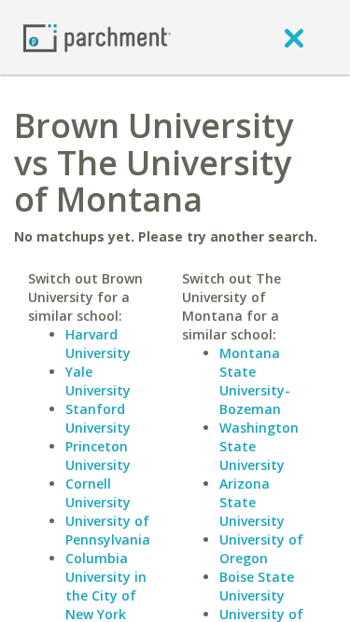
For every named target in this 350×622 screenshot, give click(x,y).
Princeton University (98, 455)
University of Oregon (261, 549)
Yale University (98, 381)
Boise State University (256, 586)
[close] (294, 37)
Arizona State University (252, 502)
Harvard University (98, 343)
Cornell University (98, 493)
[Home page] (97, 37)
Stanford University (98, 418)
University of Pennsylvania (107, 530)
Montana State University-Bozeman (254, 381)
